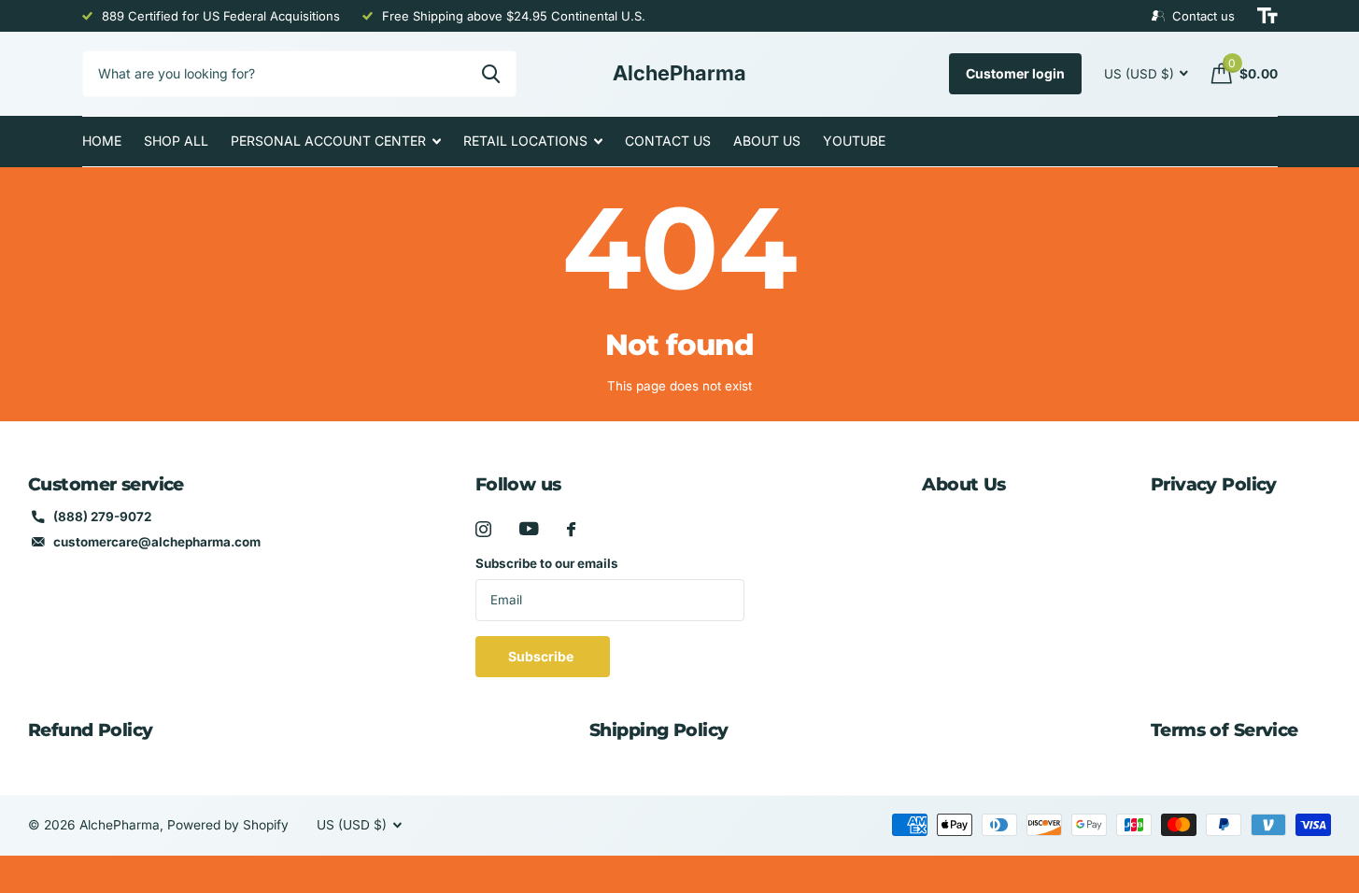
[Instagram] (483, 529)
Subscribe (542, 656)
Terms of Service (1224, 730)
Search (491, 73)
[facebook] (571, 529)
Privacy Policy (1214, 484)
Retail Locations (525, 141)
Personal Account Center (328, 141)
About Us (766, 141)
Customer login (1015, 73)
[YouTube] (529, 528)
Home (101, 141)
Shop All (176, 141)
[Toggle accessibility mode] (1267, 16)
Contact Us (668, 141)
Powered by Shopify (228, 824)
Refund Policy (90, 730)
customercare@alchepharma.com (157, 541)
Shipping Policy (658, 730)
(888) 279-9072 (102, 516)
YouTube (854, 141)
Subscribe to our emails (546, 563)
